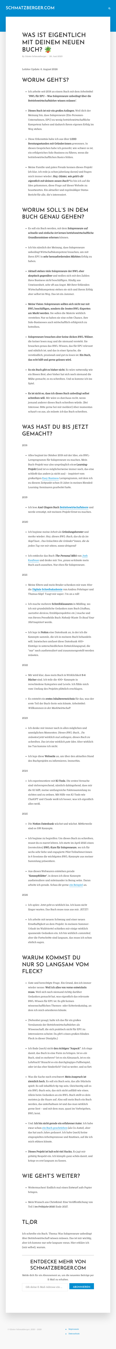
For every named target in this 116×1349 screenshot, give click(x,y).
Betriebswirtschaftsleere (74, 507)
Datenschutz (74, 1334)
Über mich (80, 8)
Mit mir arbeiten (96, 8)
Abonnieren (81, 1287)
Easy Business (50, 478)
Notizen (47, 8)
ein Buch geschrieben (54, 1128)
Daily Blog (34, 8)
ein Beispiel (76, 885)
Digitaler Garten (63, 8)
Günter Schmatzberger (36, 56)
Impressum (74, 1329)
